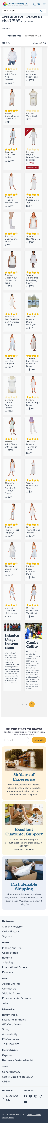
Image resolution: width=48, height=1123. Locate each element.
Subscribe (39, 740)
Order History (10, 931)
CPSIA (6, 1081)
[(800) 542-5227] (33, 4)
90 (44, 43)
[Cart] (39, 4)
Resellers (7, 972)
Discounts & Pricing (14, 1019)
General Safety (11, 1071)
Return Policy (10, 1014)
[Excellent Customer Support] (24, 814)
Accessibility (9, 1034)
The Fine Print (10, 1043)
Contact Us (9, 988)
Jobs (5, 1003)
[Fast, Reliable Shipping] (24, 869)
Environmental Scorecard (17, 998)
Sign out (7, 936)
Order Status (10, 952)
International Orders (14, 967)
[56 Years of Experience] (24, 760)
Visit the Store (11, 993)
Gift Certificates (12, 1024)
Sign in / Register (12, 926)
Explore (7, 1055)
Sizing (6, 1029)
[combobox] (24, 11)
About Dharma (11, 983)
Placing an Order (12, 947)
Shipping (7, 962)
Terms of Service (34, 1115)
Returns (7, 957)
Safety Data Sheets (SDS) (17, 1076)
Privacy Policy (10, 1038)
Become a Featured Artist (17, 1060)
